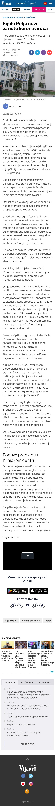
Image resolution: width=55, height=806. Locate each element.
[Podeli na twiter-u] (37, 52)
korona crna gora (31, 620)
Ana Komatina (15, 106)
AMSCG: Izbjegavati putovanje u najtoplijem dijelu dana (23, 734)
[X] (20, 605)
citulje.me (20, 3)
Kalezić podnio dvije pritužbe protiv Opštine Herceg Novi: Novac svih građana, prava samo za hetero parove (28, 694)
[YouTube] (27, 605)
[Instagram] (35, 605)
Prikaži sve (27, 744)
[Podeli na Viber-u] (43, 52)
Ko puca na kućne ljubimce (21, 724)
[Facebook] (13, 605)
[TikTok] (42, 605)
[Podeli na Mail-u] (49, 52)
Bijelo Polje (10, 620)
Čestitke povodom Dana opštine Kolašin (27, 716)
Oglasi (31, 3)
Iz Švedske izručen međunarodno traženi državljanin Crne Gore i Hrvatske (28, 707)
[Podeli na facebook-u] (31, 52)
